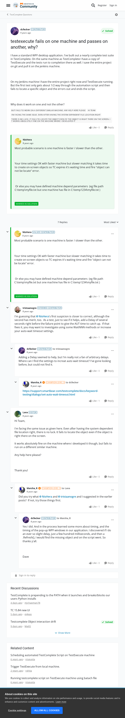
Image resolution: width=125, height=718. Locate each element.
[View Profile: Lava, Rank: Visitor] (17, 414)
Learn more (61, 702)
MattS (28, 626)
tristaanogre (29, 308)
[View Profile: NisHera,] (18, 141)
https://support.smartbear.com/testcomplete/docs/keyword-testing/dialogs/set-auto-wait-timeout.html (60, 392)
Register (102, 5)
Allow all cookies (46, 710)
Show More (64, 632)
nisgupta (30, 659)
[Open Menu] (116, 14)
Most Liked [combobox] (111, 222)
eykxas (28, 614)
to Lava (66, 488)
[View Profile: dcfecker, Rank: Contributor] (15, 31)
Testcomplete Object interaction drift (33, 621)
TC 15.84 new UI (20, 610)
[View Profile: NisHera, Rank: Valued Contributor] (17, 234)
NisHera (27, 139)
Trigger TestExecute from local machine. (35, 666)
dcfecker (25, 29)
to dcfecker (72, 382)
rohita (28, 670)
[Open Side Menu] (8, 5)
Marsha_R (36, 382)
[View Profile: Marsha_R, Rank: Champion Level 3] (26, 384)
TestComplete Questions (21, 14)
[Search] (93, 5)
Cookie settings (17, 710)
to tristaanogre (61, 348)
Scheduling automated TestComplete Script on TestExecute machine (53, 655)
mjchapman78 (32, 602)
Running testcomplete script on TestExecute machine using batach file (54, 678)
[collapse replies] (7, 232)
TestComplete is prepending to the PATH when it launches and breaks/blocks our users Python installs (60, 597)
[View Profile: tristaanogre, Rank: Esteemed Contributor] (17, 309)
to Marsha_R (64, 518)
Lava (25, 412)
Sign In (113, 5)
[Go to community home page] (25, 5)
